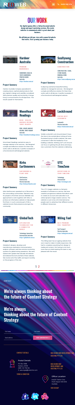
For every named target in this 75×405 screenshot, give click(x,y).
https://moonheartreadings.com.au (30, 135)
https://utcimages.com (64, 182)
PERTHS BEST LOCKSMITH (63, 117)
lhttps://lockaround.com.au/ (66, 126)
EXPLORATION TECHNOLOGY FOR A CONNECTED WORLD (26, 226)
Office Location (59, 376)
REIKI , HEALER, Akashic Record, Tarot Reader (26, 122)
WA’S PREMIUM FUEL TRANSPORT (64, 224)
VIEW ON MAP (55, 388)
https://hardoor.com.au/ (26, 81)
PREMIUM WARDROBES (24, 68)
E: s (19, 370)
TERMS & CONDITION (23, 374)
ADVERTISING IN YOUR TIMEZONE (64, 172)
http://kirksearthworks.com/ (28, 184)
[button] (53, 4)
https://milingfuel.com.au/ (65, 233)
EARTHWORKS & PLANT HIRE (25, 172)
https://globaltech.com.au (27, 237)
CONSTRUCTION (63, 67)
